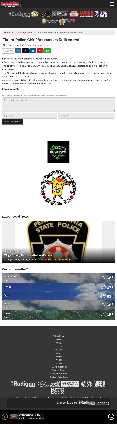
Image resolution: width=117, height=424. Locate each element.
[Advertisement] (58, 147)
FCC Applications (58, 367)
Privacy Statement (59, 373)
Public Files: (58, 336)
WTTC (58, 360)
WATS (58, 339)
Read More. (64, 259)
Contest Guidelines (59, 377)
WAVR (58, 343)
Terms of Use (58, 370)
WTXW (58, 363)
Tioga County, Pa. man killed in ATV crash (28, 255)
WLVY (58, 353)
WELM (58, 349)
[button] (111, 4)
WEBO (59, 346)
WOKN (58, 356)
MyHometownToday (39, 45)
